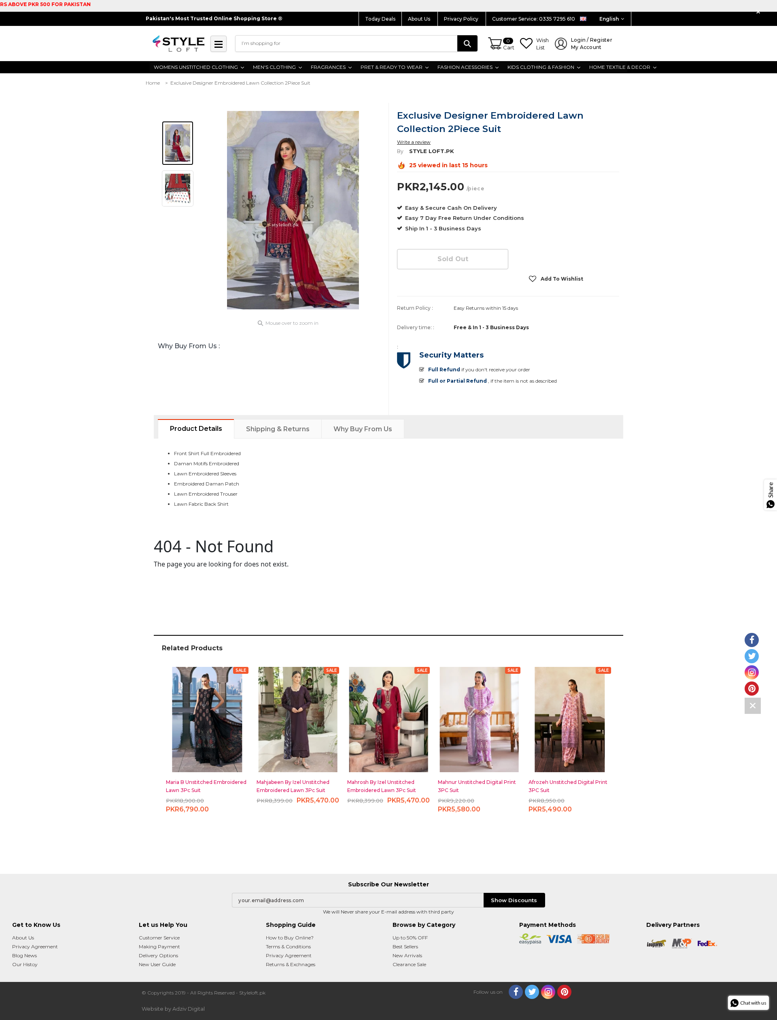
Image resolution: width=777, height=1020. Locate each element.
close (759, 12)
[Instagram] (548, 992)
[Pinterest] (564, 992)
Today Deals (380, 19)
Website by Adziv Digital (173, 1008)
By (400, 151)
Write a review (414, 142)
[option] (293, 210)
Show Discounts (514, 900)
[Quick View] (207, 716)
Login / (591, 43)
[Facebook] (516, 992)
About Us (419, 19)
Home (153, 83)
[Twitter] (532, 992)
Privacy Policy (462, 19)
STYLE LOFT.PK (431, 151)
